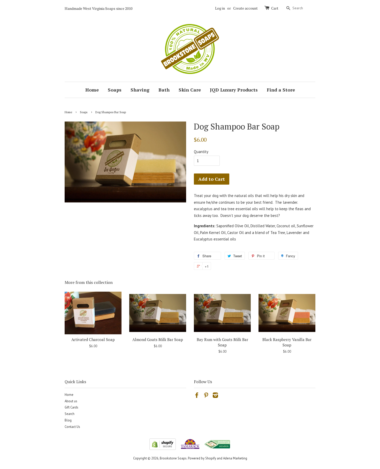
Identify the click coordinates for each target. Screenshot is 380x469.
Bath (164, 90)
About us (71, 401)
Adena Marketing (235, 458)
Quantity (201, 151)
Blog (68, 420)
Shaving (140, 90)
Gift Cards (71, 407)
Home (92, 90)
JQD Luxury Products (234, 90)
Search (69, 414)
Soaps (114, 90)
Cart (274, 8)
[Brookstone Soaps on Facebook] (197, 396)
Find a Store (281, 90)
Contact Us (72, 427)
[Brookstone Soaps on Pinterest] (206, 396)
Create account (245, 8)
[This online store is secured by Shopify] (162, 448)
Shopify (210, 458)
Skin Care (190, 90)
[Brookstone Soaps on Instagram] (215, 396)
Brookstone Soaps (173, 458)
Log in (220, 8)
